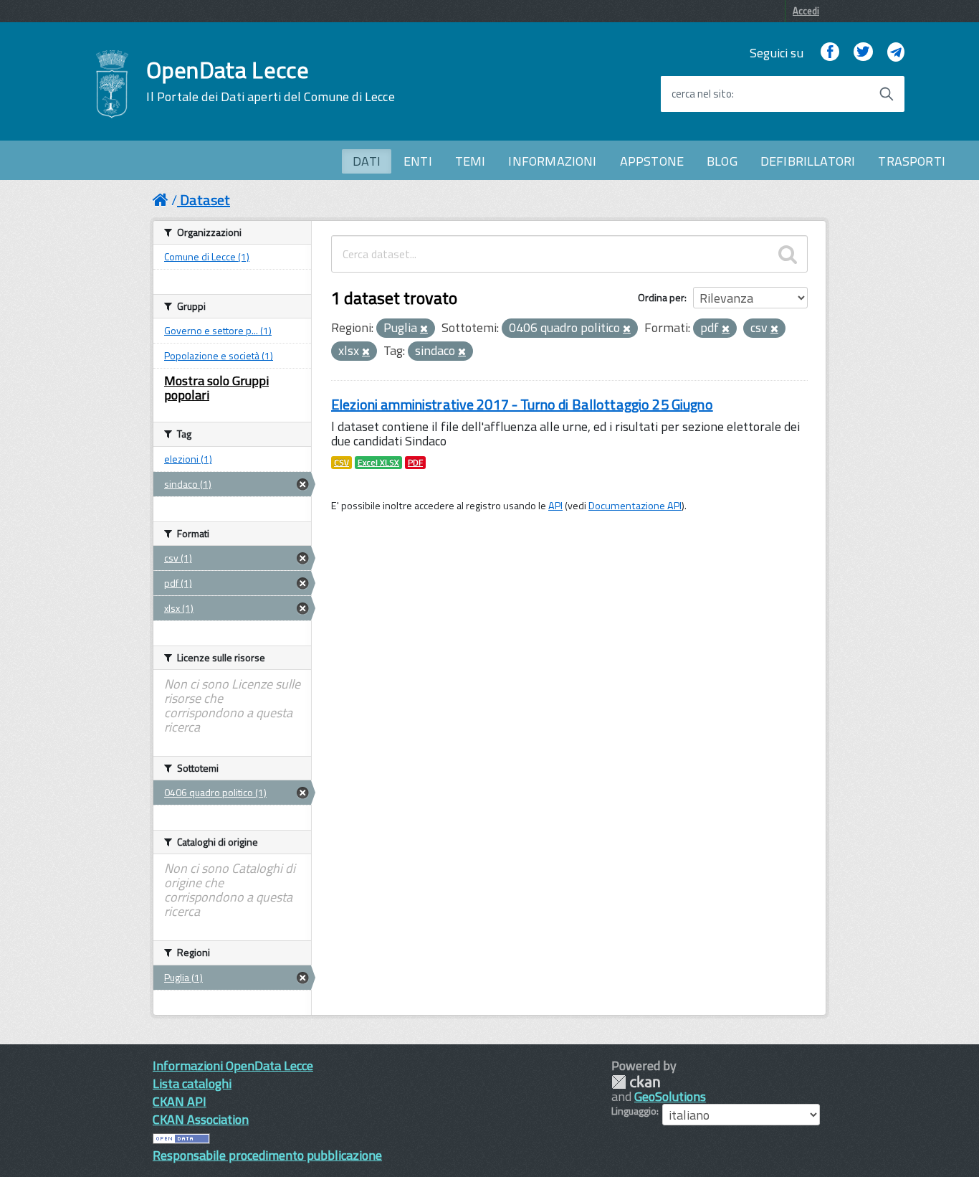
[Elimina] (424, 329)
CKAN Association (201, 1119)
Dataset (205, 200)
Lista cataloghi (192, 1083)
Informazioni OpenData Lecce (233, 1065)
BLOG (722, 161)
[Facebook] (830, 52)
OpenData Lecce (270, 81)
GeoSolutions (670, 1096)
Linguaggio (633, 1111)
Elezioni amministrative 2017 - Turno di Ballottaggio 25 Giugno (522, 404)
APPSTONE (652, 161)
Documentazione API (635, 506)
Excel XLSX (378, 462)
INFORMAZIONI (552, 161)
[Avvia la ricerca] (886, 94)
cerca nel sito (702, 94)
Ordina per (661, 297)
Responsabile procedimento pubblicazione (267, 1155)
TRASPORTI (911, 161)
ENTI (417, 161)
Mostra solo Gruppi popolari (216, 388)
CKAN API (179, 1101)
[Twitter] (863, 52)
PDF (415, 462)
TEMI (470, 161)
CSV (341, 462)
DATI (367, 161)
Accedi (806, 11)
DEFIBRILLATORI (808, 161)
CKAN (635, 1081)
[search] (787, 254)
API (555, 506)
